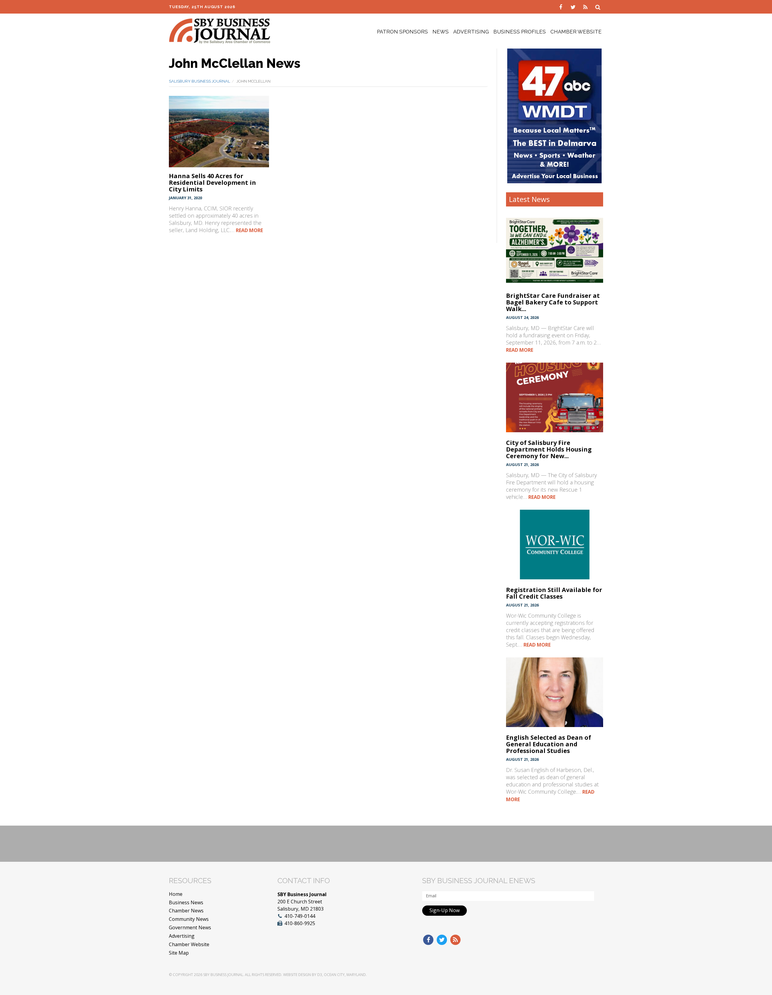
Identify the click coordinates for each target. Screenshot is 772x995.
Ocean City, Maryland (345, 974)
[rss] (586, 6)
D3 (319, 974)
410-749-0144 (299, 916)
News (440, 32)
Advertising (471, 32)
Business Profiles (519, 32)
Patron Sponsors (402, 32)
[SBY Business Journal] (220, 30)
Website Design (297, 974)
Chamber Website (576, 32)
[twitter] (574, 6)
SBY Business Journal (223, 974)
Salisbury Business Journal (199, 81)
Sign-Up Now (444, 910)
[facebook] (561, 6)
